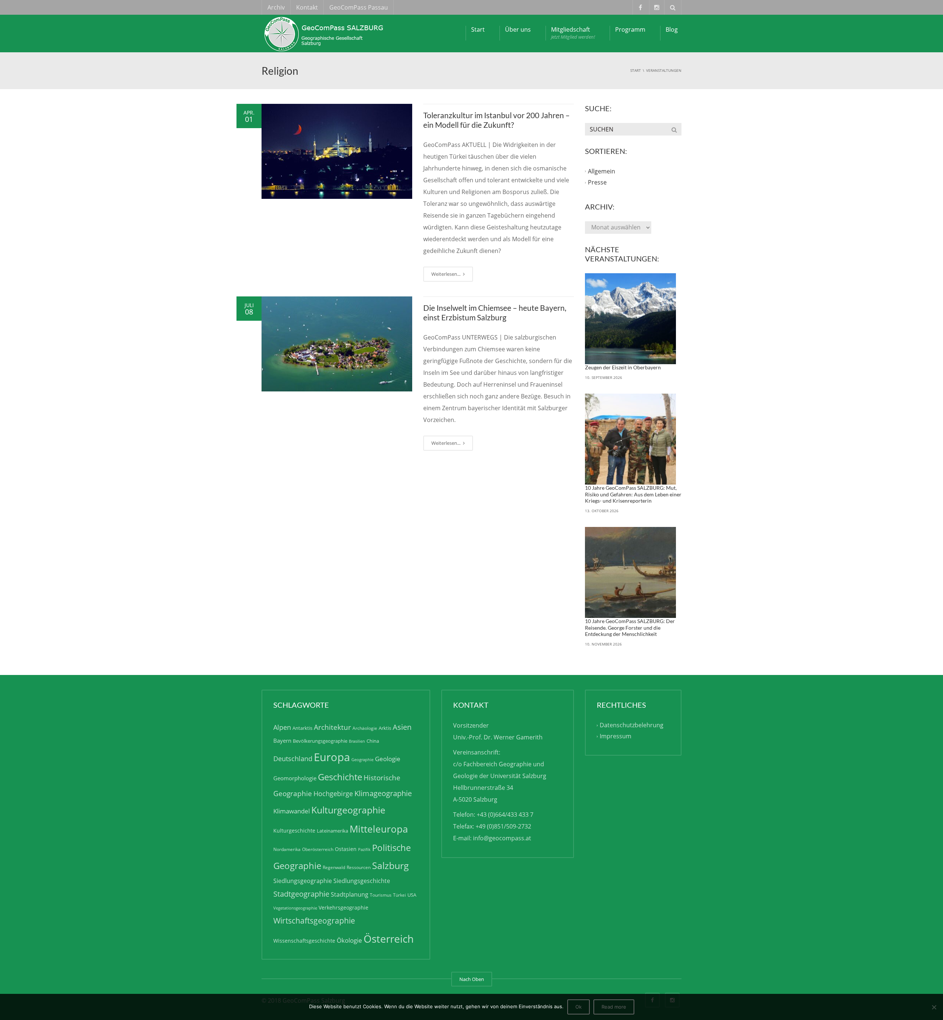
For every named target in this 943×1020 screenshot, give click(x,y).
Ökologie (349, 940)
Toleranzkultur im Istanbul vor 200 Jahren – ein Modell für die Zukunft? (496, 119)
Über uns (518, 29)
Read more (614, 1007)
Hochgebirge (333, 793)
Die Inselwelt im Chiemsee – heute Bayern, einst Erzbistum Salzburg (494, 312)
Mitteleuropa (379, 829)
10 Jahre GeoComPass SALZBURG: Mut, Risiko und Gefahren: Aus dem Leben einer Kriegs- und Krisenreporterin (633, 494)
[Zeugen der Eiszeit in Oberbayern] (630, 319)
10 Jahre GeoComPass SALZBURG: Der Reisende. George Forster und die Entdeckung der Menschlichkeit (630, 627)
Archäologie (365, 728)
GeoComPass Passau (358, 7)
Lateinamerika (332, 830)
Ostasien (346, 848)
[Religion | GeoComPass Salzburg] (326, 33)
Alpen (282, 727)
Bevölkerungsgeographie (320, 741)
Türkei (399, 895)
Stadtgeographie (301, 894)
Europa (332, 757)
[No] (933, 1007)
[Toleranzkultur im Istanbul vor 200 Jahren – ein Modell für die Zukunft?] (337, 151)
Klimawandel (291, 811)
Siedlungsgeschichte (361, 881)
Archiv (276, 7)
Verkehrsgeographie (343, 907)
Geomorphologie (294, 778)
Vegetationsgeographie (295, 908)
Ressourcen (359, 867)
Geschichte (340, 777)
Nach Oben (471, 979)
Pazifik (364, 849)
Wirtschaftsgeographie (314, 920)
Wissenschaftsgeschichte (304, 940)
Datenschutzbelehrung (631, 725)
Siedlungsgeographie (302, 881)
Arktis (385, 728)
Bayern (282, 740)
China (373, 741)
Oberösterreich (317, 849)
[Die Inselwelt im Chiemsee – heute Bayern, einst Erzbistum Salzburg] (337, 343)
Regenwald (334, 867)
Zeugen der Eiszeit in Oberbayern (623, 367)
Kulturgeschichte (294, 830)
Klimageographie (383, 793)
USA (411, 894)
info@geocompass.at (502, 838)
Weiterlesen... (446, 274)
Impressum (615, 736)
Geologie (387, 759)
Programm (630, 29)
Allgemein (601, 171)
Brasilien (357, 741)
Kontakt (307, 7)
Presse (597, 182)
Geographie (362, 759)
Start (478, 29)
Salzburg (390, 865)
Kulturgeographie (348, 809)
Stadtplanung (349, 894)
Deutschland (292, 758)
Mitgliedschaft (573, 32)
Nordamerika (287, 849)
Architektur (332, 727)
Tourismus (381, 895)
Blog (672, 29)
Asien (402, 727)
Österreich (389, 939)
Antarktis (302, 728)
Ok (578, 1007)
